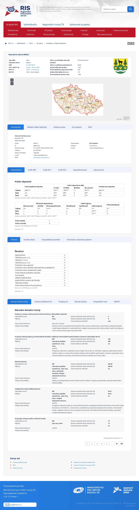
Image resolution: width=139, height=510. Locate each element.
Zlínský (85, 34)
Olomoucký (68, 34)
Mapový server (18, 468)
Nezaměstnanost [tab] (80, 170)
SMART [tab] (117, 302)
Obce (31, 43)
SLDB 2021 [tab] (62, 170)
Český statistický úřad (20, 462)
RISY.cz (10, 43)
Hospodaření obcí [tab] (100, 302)
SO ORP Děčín (30, 65)
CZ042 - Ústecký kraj (32, 70)
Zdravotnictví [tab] (99, 170)
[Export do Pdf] (128, 43)
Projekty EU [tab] (63, 302)
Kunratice (39, 43)
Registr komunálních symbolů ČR (84, 462)
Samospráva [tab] (16, 127)
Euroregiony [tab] (77, 127)
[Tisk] (131, 43)
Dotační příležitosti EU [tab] (43, 302)
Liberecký (100, 30)
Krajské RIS (12, 24)
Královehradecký (121, 30)
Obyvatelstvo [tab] (16, 170)
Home (6, 43)
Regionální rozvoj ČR (53, 24)
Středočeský (13, 30)
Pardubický (12, 34)
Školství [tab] (14, 240)
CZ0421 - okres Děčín (33, 67)
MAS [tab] (90, 127)
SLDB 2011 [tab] (47, 170)
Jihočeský (31, 30)
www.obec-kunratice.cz (41, 158)
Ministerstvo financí (80, 468)
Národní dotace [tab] (81, 302)
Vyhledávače (30, 24)
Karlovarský (66, 30)
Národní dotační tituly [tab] (19, 302)
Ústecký (84, 30)
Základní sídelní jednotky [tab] (37, 127)
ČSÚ (22, 229)
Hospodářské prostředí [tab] (51, 240)
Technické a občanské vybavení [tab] (79, 240)
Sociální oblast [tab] (29, 240)
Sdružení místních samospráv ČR (84, 465)
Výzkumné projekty (80, 24)
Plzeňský (49, 30)
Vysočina (30, 34)
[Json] (133, 43)
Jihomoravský (49, 34)
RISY (14, 465)
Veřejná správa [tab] (59, 127)
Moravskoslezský (104, 34)
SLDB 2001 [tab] (32, 170)
